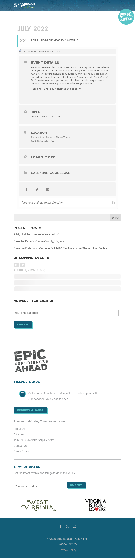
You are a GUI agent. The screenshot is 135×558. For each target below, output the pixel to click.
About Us (19, 429)
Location (39, 132)
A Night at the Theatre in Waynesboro (37, 234)
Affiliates (19, 434)
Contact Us (20, 446)
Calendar (39, 172)
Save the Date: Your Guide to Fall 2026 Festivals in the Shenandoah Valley (60, 248)
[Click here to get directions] (113, 202)
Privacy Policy (67, 550)
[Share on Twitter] (37, 189)
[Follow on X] (67, 526)
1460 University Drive (43, 141)
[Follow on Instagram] (74, 526)
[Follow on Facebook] (60, 526)
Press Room (21, 451)
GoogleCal (60, 172)
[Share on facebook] (26, 189)
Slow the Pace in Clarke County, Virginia (39, 241)
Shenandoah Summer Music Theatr (51, 137)
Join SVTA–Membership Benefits (34, 440)
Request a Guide (30, 410)
